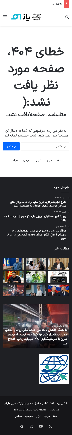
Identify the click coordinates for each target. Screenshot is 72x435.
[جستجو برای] (67, 18)
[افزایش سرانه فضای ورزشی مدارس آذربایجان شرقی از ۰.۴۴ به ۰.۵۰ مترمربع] (58, 264)
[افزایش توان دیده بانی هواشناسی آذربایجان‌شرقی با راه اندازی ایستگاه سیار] (58, 277)
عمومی (27, 160)
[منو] (5, 18)
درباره (49, 160)
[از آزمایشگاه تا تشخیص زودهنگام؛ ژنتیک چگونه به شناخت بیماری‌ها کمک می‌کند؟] (36, 264)
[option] (36, 326)
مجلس (14, 160)
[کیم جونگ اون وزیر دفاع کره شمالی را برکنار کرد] (13, 277)
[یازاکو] (26, 17)
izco (15, 410)
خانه (59, 160)
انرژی (38, 160)
